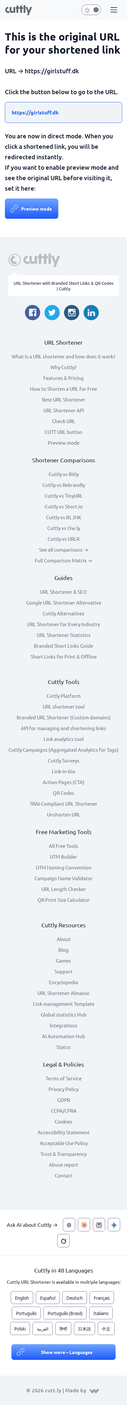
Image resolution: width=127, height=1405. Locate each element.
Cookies (63, 1121)
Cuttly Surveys (63, 760)
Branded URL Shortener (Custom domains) (64, 717)
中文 (106, 1329)
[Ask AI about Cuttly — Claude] (84, 1224)
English (22, 1298)
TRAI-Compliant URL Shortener (63, 803)
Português (26, 1313)
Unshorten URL (63, 814)
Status (63, 1047)
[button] (113, 10)
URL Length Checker (63, 889)
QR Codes (63, 793)
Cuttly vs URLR (63, 539)
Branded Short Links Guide (63, 646)
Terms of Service (64, 1078)
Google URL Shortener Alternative (63, 602)
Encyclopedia (63, 982)
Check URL (63, 421)
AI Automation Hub (63, 1036)
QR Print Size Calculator (63, 900)
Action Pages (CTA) (63, 782)
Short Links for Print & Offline (64, 656)
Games (63, 960)
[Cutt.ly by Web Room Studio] (94, 1390)
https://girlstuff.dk (35, 112)
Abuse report (63, 1164)
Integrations (64, 1025)
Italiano (100, 1313)
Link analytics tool (64, 739)
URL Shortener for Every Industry (63, 624)
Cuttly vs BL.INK (63, 517)
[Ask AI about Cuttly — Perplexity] (99, 1224)
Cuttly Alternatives (63, 613)
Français (102, 1298)
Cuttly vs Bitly (64, 474)
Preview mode (36, 209)
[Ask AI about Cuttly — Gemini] (114, 1224)
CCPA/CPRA (64, 1110)
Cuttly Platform (64, 696)
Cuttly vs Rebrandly (63, 485)
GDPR (63, 1100)
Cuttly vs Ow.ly (63, 528)
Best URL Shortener (63, 399)
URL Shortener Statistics (64, 635)
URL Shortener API (63, 410)
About (64, 939)
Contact (63, 1175)
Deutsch (74, 1298)
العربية (43, 1329)
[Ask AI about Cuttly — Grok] (63, 1240)
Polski (20, 1329)
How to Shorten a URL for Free (63, 389)
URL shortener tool (64, 706)
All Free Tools (63, 846)
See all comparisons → (63, 549)
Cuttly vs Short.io (64, 506)
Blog (63, 950)
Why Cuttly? (63, 367)
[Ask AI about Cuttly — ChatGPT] (69, 1224)
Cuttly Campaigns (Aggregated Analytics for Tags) (63, 749)
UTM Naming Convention (64, 867)
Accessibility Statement (64, 1132)
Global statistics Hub (64, 1014)
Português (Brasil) (65, 1313)
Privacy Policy (63, 1089)
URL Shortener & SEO (63, 592)
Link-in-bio (63, 771)
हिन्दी (63, 1329)
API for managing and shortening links (63, 728)
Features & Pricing (63, 378)
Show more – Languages (66, 1352)
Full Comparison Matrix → (63, 560)
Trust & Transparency (63, 1154)
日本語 (84, 1329)
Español (47, 1298)
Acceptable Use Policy (64, 1143)
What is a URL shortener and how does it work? (63, 356)
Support (63, 971)
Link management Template (63, 1004)
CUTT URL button (63, 432)
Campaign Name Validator (64, 878)
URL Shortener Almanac (63, 993)
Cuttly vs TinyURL (64, 495)
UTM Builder (63, 856)
